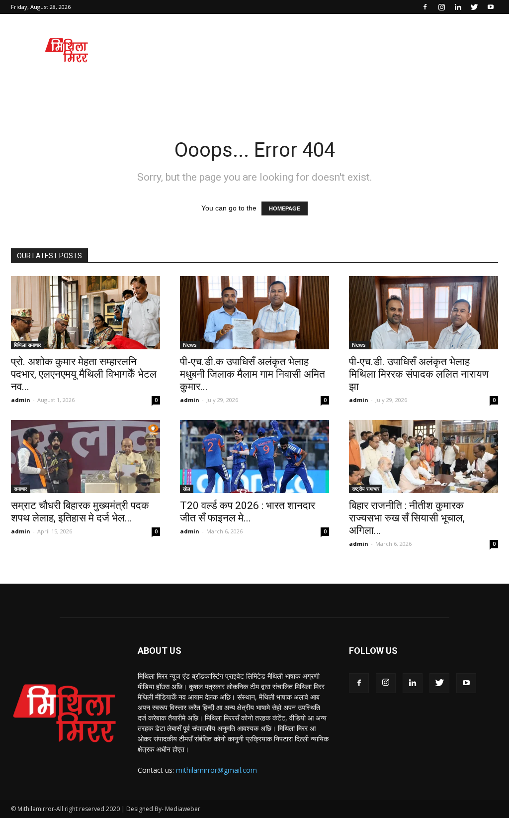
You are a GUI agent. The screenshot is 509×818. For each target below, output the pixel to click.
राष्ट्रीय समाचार (365, 488)
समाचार (20, 488)
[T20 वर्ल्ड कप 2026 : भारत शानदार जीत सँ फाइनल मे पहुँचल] (254, 456)
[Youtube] (490, 7)
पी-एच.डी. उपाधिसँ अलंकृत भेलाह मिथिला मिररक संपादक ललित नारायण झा (419, 374)
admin (20, 400)
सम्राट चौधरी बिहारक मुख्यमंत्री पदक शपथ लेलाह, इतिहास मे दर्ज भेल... (80, 512)
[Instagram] (441, 7)
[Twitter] (474, 7)
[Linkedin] (457, 7)
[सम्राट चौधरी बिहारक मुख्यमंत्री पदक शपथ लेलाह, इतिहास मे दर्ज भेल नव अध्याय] (85, 456)
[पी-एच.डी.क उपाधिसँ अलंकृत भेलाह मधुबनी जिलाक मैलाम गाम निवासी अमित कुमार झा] (254, 312)
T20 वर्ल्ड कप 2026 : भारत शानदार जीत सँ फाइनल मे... (247, 512)
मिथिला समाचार (27, 344)
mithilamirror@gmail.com (216, 770)
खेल (186, 488)
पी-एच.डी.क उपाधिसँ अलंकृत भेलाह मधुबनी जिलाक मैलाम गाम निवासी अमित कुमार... (252, 374)
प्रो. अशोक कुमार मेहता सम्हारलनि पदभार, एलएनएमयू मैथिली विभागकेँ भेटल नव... (84, 374)
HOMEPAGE (284, 208)
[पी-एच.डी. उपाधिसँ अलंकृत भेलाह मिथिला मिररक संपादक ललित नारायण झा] (423, 312)
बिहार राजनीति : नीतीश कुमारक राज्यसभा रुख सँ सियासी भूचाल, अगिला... (407, 518)
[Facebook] (425, 7)
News (190, 344)
